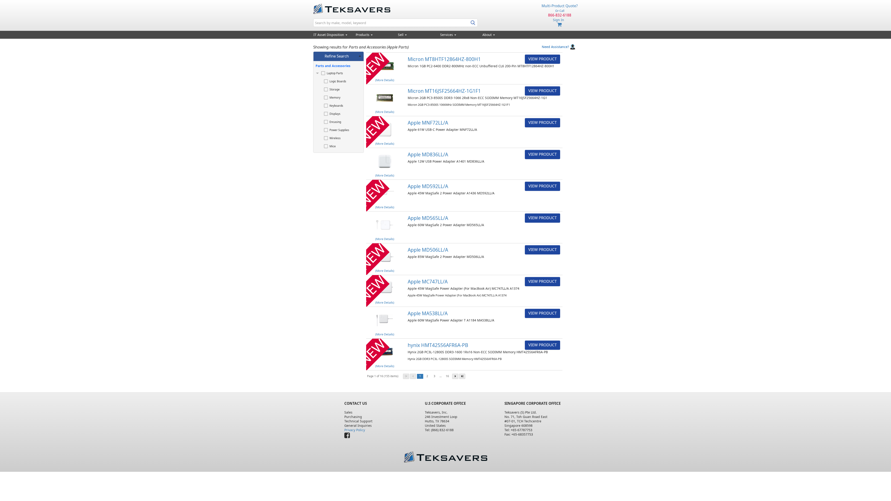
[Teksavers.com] (445, 456)
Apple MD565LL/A (428, 218)
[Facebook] (348, 436)
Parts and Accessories (333, 66)
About (487, 34)
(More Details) (384, 80)
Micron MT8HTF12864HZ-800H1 (444, 59)
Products (363, 34)
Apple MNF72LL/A (428, 122)
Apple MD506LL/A (428, 250)
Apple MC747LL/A (428, 281)
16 (447, 376)
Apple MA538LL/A (428, 313)
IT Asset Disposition (329, 34)
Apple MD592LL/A (428, 186)
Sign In (558, 20)
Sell (401, 34)
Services (447, 34)
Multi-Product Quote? (560, 5)
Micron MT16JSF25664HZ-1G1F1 (444, 91)
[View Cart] (559, 24)
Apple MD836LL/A (428, 154)
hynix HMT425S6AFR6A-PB (438, 345)
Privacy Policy (354, 430)
